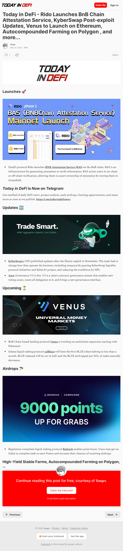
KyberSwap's (16, 261)
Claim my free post (61, 490)
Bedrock (68, 449)
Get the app (77, 536)
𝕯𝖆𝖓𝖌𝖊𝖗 (12, 44)
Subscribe (101, 5)
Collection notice (79, 528)
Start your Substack (53, 536)
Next (110, 514)
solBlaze (50, 352)
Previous (15, 514)
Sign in (114, 5)
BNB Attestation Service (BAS (63, 167)
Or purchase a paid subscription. (61, 498)
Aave (11, 276)
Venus (54, 342)
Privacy (56, 528)
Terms (65, 528)
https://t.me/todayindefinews (53, 199)
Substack (45, 544)
